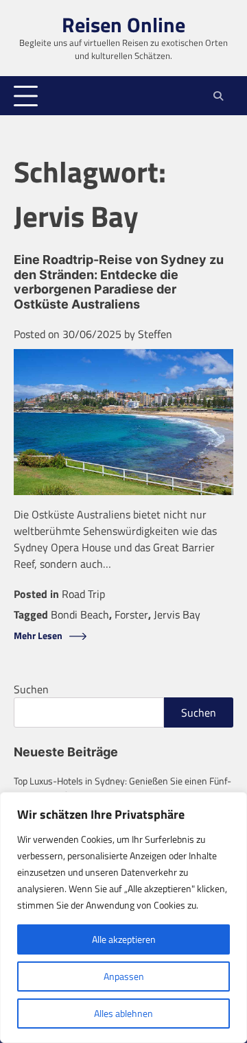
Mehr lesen (38, 636)
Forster (131, 614)
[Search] (217, 96)
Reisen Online (123, 24)
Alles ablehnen (123, 1013)
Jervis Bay (177, 614)
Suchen (31, 689)
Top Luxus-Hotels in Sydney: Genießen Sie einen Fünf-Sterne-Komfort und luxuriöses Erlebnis (122, 788)
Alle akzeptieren (124, 939)
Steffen (155, 334)
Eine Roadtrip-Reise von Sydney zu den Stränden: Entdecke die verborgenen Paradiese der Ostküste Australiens (119, 281)
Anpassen (124, 976)
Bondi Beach (80, 614)
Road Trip (83, 594)
